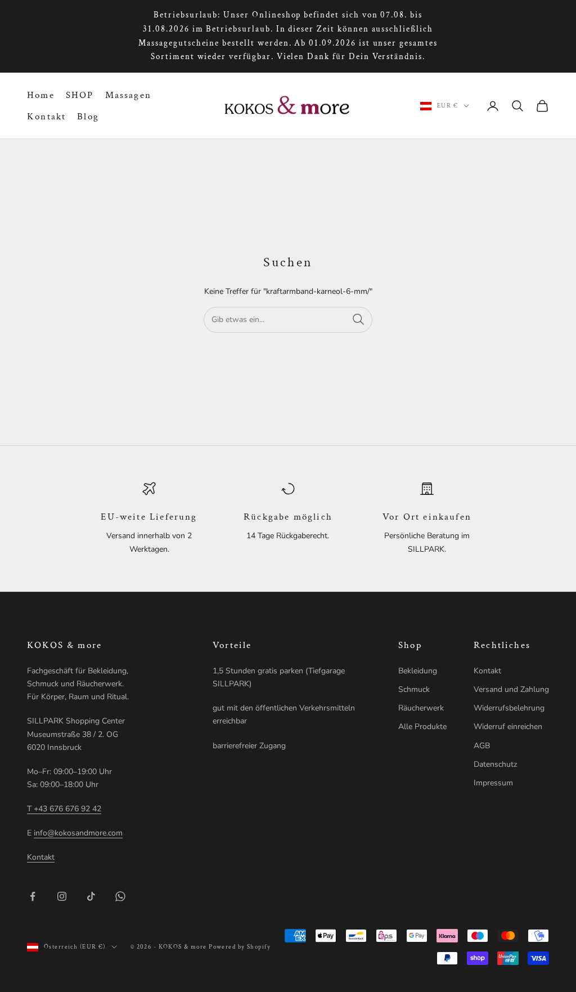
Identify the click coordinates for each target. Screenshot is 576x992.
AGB (482, 745)
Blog (88, 116)
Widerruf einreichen (508, 726)
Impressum (493, 782)
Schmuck (414, 689)
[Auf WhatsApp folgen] (120, 896)
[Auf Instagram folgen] (62, 896)
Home (41, 95)
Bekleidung (417, 670)
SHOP (80, 95)
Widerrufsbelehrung (509, 708)
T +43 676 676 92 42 (64, 808)
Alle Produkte (422, 726)
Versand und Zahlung (511, 689)
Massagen (128, 95)
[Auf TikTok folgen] (91, 896)
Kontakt (46, 116)
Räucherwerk (421, 708)
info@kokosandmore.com (78, 833)
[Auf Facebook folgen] (32, 896)
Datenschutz (495, 764)
